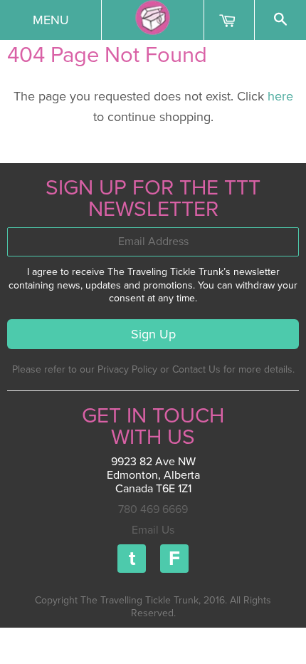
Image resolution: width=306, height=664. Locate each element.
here (280, 96)
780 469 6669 (153, 509)
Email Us (153, 530)
